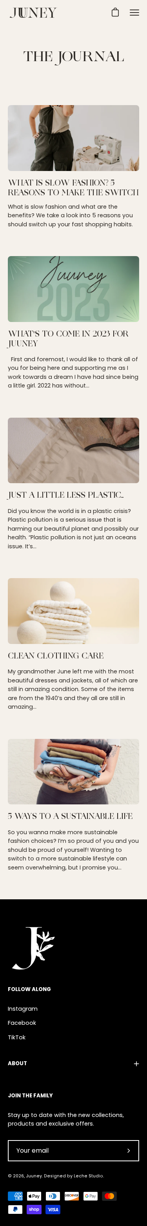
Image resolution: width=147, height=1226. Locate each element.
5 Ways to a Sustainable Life (70, 817)
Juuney (34, 1176)
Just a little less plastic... (65, 496)
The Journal (74, 57)
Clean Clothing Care (55, 657)
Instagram (23, 1009)
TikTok (16, 1037)
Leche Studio (88, 1176)
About (17, 1063)
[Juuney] (33, 13)
